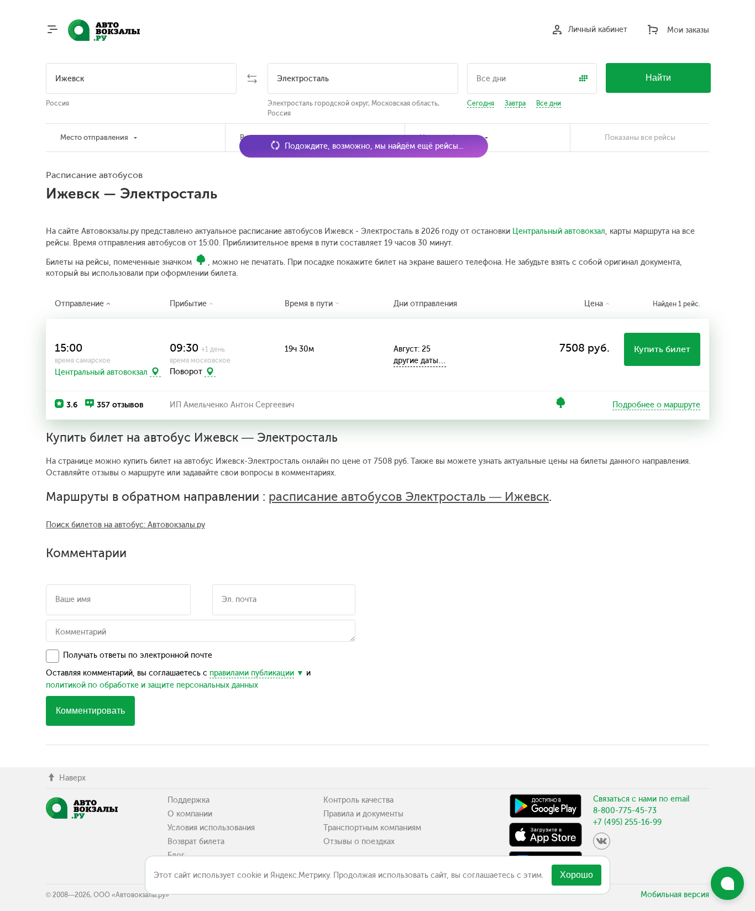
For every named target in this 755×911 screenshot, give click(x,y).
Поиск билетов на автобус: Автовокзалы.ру (125, 525)
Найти (658, 77)
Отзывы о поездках (359, 841)
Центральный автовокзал (558, 231)
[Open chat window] (727, 883)
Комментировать (90, 710)
